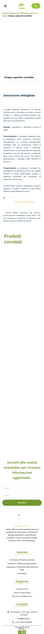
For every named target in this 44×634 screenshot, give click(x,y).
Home (4, 13)
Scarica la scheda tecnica (24, 202)
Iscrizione (22, 503)
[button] (5, 6)
